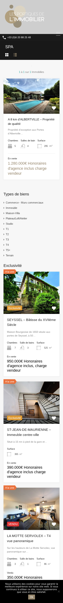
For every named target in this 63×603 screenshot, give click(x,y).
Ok (31, 597)
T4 (7, 244)
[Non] (58, 592)
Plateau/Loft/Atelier (16, 218)
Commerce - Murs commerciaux (24, 202)
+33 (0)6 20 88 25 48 (19, 37)
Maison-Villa (13, 213)
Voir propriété (31, 106)
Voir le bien (31, 305)
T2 (7, 234)
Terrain (9, 255)
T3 (7, 239)
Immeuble (11, 207)
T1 (7, 228)
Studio (9, 223)
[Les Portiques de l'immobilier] (24, 29)
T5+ (8, 250)
